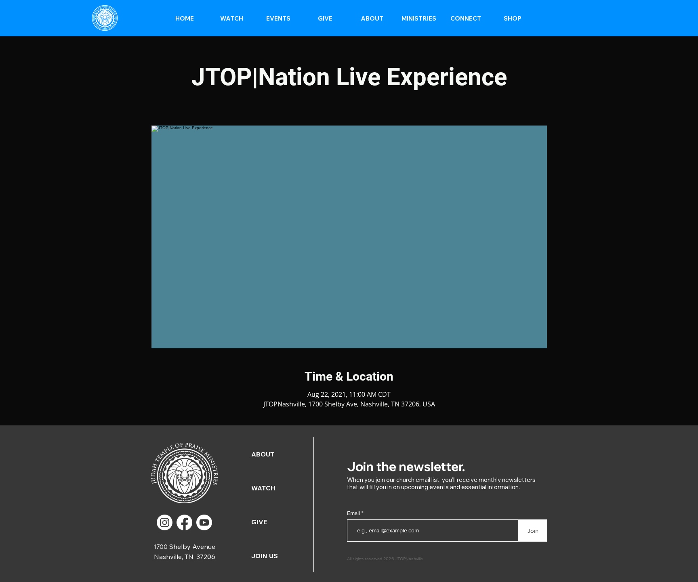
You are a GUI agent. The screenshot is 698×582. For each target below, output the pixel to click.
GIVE (259, 522)
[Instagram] (164, 522)
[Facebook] (184, 522)
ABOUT (262, 454)
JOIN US (264, 556)
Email (354, 513)
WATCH (263, 488)
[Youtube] (204, 522)
